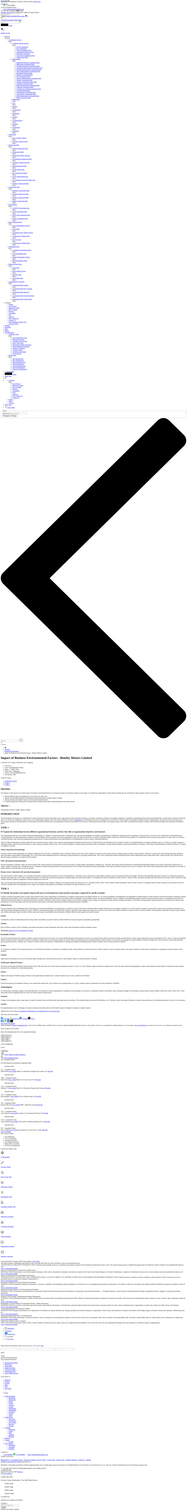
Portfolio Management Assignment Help (28, 69)
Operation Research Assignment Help (28, 66)
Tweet (32, 1019)
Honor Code (60, 1460)
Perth (10, 1433)
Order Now (37, 1)
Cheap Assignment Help (23, 50)
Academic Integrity (71, 1460)
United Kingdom (10, 1396)
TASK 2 (7, 785)
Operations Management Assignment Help (29, 68)
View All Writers (6, 1132)
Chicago (11, 1426)
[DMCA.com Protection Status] (11, 1462)
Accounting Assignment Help (25, 55)
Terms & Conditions (30, 1460)
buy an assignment (140, 1025)
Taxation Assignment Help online (26, 82)
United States (9, 1417)
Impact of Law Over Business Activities (20, 930)
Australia (7, 1428)
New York (12, 1419)
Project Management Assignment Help (28, 71)
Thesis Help (8, 1366)
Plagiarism (10, 1328)
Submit (4, 16)
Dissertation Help (10, 1371)
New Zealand (9, 1443)
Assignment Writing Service (25, 52)
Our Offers (8, 1388)
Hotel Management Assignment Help (27, 96)
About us (7, 1380)
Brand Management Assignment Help (28, 85)
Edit (42, 1346)
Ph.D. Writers (15, 1054)
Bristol (11, 1401)
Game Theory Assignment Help (26, 94)
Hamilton (11, 1449)
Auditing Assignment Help (24, 84)
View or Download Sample (9, 1268)
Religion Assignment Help (24, 75)
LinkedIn (25, 1019)
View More (36, 1261)
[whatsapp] (5, 1022)
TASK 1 (7, 783)
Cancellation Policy (17, 1460)
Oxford (11, 1414)
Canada (7, 1440)
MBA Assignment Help (23, 98)
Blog (6, 1385)
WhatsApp (15, 1019)
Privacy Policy (41, 1460)
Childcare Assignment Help (24, 87)
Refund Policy (5, 1460)
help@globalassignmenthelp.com (38, 1455)
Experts (7, 1383)
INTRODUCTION (11, 781)
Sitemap (88, 1460)
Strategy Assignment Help (24, 80)
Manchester (12, 1400)
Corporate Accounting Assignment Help (28, 89)
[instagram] (1, 1458)
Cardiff (11, 1403)
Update (4, 1507)
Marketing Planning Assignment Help (28, 62)
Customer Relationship (23, 91)
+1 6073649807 (8, 1455)
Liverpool (12, 1412)
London (11, 1407)
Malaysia (7, 1438)
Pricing (9, 1331)
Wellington (12, 1445)
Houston (11, 1424)
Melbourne (12, 1429)
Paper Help (8, 1364)
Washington (12, 1421)
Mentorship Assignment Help (25, 64)
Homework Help (10, 1368)
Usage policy (51, 1460)
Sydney (11, 1431)
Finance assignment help (19, 1025)
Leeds (10, 1415)
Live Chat (10, 1339)
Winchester (12, 1398)
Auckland (12, 1447)
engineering (78, 820)
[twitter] (11, 1022)
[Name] (21, 740)
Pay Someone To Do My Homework (23, 180)
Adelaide (11, 1435)
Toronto (11, 1442)
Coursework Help (10, 1370)
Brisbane (11, 1436)
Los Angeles (12, 1422)
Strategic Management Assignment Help (28, 78)
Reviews (7, 1381)
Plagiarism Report (11, 1058)
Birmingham (12, 1410)
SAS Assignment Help (23, 77)
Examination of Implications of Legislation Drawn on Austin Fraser (39, 1011)
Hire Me (50, 1071)
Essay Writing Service (11, 1373)
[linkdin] (8, 1022)
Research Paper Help (11, 1363)
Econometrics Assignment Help (26, 92)
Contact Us (81, 1460)
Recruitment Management (24, 73)
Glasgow (11, 1405)
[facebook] (2, 1022)
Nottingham (12, 1408)
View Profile (12, 1071)
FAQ (6, 1387)
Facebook (6, 1019)
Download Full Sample (8, 1023)
